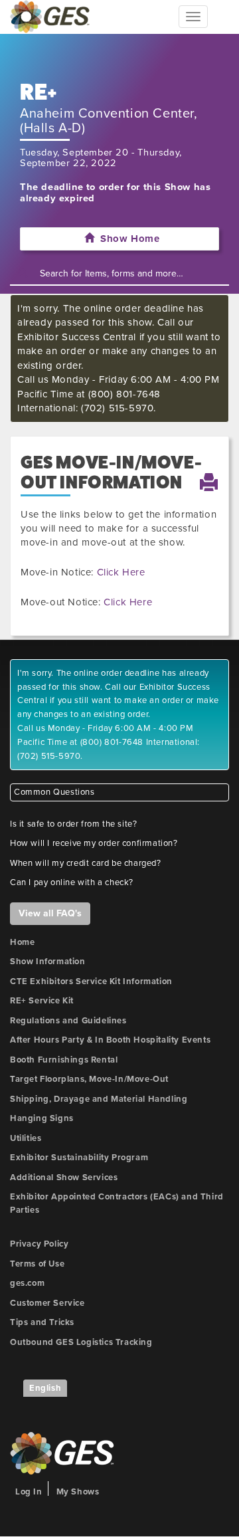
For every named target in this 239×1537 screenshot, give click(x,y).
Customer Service (47, 1303)
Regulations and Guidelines (68, 1020)
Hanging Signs (42, 1118)
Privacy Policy (39, 1244)
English (45, 1388)
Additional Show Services (64, 1177)
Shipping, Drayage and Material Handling (98, 1099)
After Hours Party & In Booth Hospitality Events (110, 1040)
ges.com (27, 1283)
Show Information (48, 961)
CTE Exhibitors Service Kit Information (91, 981)
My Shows (78, 1491)
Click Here (121, 572)
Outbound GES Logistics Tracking (81, 1342)
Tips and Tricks (42, 1322)
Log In (28, 1491)
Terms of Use (37, 1264)
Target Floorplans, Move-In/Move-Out (89, 1079)
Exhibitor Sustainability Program (79, 1157)
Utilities (25, 1138)
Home (22, 942)
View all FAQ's (50, 913)
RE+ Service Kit (42, 1000)
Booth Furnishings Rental (64, 1060)
